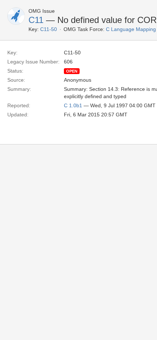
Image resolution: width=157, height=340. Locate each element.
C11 (35, 20)
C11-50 (48, 29)
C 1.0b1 (73, 105)
